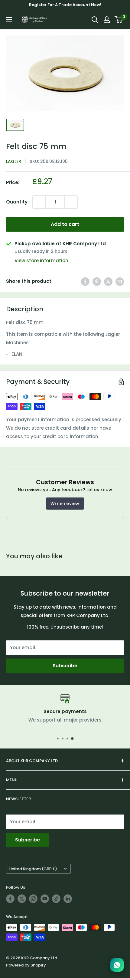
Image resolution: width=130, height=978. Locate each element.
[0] (119, 19)
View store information (41, 260)
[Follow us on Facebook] (10, 898)
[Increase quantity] (71, 202)
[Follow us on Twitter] (22, 898)
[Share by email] (119, 281)
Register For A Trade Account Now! (65, 5)
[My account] (107, 19)
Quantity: (17, 202)
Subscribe (65, 665)
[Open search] (95, 19)
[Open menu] (9, 19)
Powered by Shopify (26, 965)
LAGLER (13, 161)
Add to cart (65, 224)
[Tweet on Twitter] (108, 281)
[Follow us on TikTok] (56, 898)
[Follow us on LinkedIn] (67, 898)
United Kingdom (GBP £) (33, 868)
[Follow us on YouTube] (45, 898)
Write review (65, 504)
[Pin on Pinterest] (97, 281)
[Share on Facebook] (85, 281)
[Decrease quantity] (39, 202)
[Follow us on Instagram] (33, 898)
